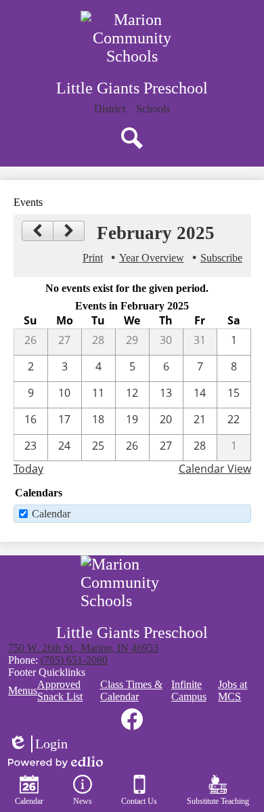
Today (28, 468)
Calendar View (215, 468)
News (82, 801)
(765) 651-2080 (74, 660)
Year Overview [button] (151, 257)
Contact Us (139, 801)
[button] (153, 109)
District (109, 108)
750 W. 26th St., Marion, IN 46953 (83, 648)
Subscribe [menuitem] (221, 257)
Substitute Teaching (218, 801)
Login (38, 744)
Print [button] (93, 257)
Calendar (51, 513)
